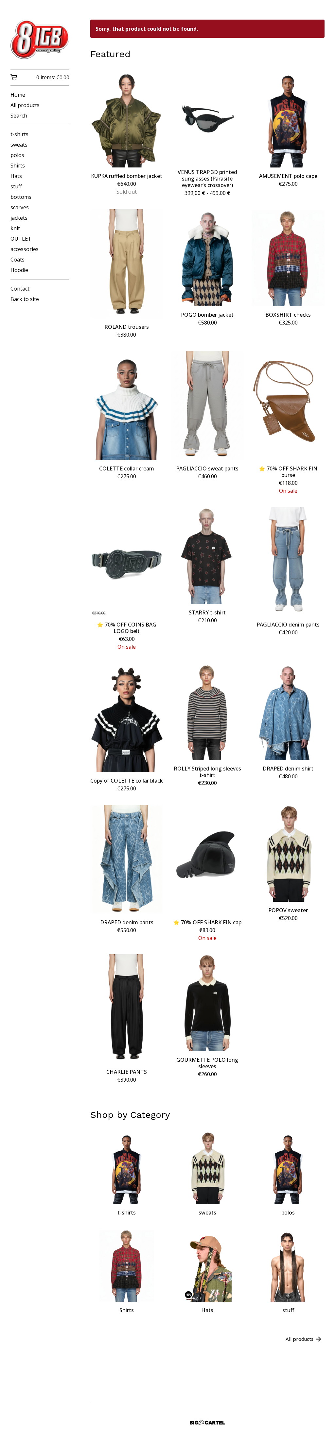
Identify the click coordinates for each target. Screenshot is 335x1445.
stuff (16, 186)
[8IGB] (39, 39)
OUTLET (20, 238)
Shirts (17, 165)
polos (17, 155)
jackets (18, 217)
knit (15, 228)
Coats (17, 259)
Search (18, 115)
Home (17, 94)
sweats (18, 144)
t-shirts (19, 134)
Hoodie (19, 270)
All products (25, 105)
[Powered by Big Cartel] (207, 1422)
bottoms (20, 196)
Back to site (24, 299)
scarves (19, 207)
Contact (19, 288)
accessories (24, 249)
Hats (16, 176)
